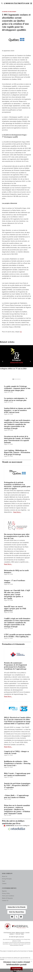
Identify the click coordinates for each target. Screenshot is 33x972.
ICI (21, 332)
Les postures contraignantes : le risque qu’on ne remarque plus (15, 399)
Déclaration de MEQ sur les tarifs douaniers (16, 571)
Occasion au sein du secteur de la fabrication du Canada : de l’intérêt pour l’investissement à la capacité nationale (17, 439)
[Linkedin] (21, 917)
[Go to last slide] (2, 361)
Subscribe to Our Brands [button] (16, 907)
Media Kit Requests (7, 898)
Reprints (4, 891)
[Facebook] (12, 917)
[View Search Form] (1, 3)
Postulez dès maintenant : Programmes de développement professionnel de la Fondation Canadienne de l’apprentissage (15, 666)
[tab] (13, 379)
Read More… (17, 512)
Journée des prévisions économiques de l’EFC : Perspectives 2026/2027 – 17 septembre (17, 785)
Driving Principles (7, 878)
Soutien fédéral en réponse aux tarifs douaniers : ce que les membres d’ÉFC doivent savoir (17, 410)
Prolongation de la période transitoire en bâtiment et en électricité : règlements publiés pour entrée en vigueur (17, 485)
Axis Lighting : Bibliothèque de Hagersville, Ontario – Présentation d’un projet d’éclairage (17, 452)
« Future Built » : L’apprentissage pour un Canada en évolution (16, 796)
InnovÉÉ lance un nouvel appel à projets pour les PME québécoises (15, 609)
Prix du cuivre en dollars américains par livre (13, 822)
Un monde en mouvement (9, 11)
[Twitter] (16, 917)
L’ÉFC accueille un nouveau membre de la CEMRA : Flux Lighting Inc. (17, 635)
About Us (4, 876)
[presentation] (16, 356)
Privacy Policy (6, 893)
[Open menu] (31, 3)
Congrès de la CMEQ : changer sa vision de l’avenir (16, 752)
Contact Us (5, 900)
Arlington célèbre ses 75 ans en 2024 (13, 368)
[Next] (30, 361)
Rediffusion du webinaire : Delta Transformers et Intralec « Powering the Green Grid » (17, 763)
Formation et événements (13, 644)
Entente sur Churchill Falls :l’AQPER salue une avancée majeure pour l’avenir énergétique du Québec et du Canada (17, 594)
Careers (4, 883)
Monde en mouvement (12, 461)
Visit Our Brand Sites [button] (16, 912)
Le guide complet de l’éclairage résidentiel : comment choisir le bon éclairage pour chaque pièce (17, 388)
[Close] (31, 961)
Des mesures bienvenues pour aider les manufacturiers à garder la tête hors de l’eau (17, 536)
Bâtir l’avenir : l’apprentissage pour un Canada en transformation (17, 774)
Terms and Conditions (8, 895)
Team (3, 881)
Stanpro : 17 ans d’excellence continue (14, 581)
